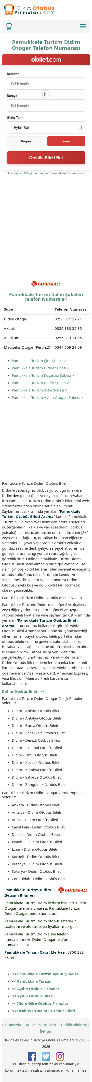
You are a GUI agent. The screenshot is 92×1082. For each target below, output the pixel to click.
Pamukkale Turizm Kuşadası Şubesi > (43, 375)
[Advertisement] (46, 229)
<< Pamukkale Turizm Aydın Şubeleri (46, 973)
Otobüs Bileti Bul (46, 158)
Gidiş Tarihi (16, 117)
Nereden (13, 74)
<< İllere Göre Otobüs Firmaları (41, 1003)
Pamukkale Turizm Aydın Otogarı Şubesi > (47, 397)
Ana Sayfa (14, 173)
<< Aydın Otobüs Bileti (32, 995)
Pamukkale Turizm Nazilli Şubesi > (40, 382)
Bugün (26, 141)
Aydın (44, 173)
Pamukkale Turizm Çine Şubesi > (39, 360)
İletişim (46, 1031)
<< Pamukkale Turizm (32, 981)
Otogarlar (30, 173)
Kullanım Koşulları (41, 1024)
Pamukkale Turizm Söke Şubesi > (39, 390)
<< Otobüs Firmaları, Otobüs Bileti (43, 1010)
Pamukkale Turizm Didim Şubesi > (40, 367)
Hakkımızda (11, 1024)
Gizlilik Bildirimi (74, 1024)
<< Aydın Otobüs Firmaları (36, 988)
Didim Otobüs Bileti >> (23, 691)
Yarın (66, 141)
